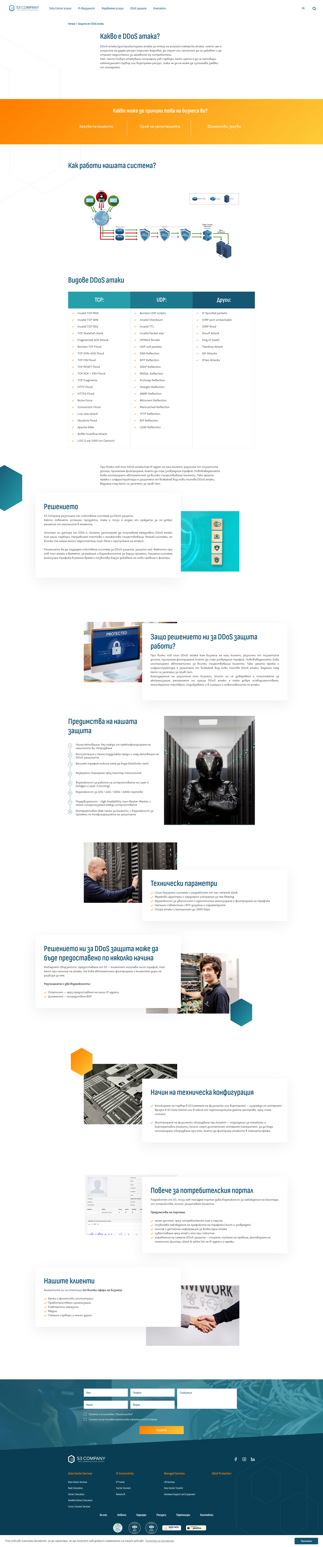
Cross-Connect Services (79, 1506)
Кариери (141, 1515)
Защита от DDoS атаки (91, 23)
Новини (121, 1515)
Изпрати (161, 1430)
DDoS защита (138, 8)
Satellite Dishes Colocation (80, 1500)
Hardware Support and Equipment (179, 1494)
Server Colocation (76, 1494)
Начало (71, 23)
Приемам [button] (306, 1541)
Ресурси (161, 1515)
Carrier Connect (123, 1488)
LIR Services (169, 1482)
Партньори (183, 1515)
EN (303, 8)
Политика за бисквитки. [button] (159, 1540)
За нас (103, 1515)
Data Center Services (77, 1482)
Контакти (159, 8)
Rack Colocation (75, 1488)
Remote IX (120, 1494)
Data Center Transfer (173, 1488)
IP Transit (120, 1482)
